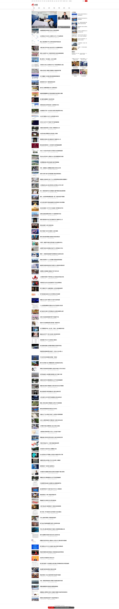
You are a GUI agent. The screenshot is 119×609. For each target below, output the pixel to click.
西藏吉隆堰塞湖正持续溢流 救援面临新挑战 (49, 586)
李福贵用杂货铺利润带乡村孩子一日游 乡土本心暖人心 (51, 351)
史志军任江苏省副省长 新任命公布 (47, 557)
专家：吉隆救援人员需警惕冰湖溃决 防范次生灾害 (50, 167)
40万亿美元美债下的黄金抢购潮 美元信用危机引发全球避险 (52, 202)
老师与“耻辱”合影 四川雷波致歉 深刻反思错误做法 (50, 173)
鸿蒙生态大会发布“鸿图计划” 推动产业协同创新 (50, 299)
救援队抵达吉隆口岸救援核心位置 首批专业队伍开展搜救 (52, 385)
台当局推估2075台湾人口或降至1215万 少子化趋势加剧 (51, 36)
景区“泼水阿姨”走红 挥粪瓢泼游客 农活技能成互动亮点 (51, 362)
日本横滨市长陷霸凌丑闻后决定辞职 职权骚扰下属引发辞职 (52, 471)
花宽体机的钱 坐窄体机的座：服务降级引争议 (49, 104)
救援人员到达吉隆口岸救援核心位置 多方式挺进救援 (51, 402)
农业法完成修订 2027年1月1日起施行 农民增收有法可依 (51, 208)
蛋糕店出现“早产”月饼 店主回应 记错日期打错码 (50, 334)
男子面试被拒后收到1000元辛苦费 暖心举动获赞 (50, 294)
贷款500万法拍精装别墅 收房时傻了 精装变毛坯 (50, 322)
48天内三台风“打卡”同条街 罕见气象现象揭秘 (49, 122)
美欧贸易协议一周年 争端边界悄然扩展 (48, 494)
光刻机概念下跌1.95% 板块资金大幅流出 (48, 339)
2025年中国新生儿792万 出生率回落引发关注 (49, 116)
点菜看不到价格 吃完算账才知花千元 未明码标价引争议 (51, 248)
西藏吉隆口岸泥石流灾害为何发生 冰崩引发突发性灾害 (51, 437)
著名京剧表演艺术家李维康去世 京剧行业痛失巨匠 (50, 391)
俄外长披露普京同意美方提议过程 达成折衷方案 (50, 534)
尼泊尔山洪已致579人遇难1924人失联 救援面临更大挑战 (51, 156)
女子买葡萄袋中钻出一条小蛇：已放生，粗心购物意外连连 (52, 328)
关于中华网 (50, 606)
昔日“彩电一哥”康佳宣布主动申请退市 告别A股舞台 (50, 511)
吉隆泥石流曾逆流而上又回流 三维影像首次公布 (50, 127)
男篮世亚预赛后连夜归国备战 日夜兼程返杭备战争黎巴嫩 (52, 552)
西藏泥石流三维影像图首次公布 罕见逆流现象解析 (50, 477)
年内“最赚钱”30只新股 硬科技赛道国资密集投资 (50, 76)
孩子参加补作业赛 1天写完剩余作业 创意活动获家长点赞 (51, 311)
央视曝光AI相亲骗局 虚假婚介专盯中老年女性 (49, 271)
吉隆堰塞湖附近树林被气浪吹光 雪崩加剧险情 (49, 30)
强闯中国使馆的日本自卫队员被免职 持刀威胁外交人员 (51, 219)
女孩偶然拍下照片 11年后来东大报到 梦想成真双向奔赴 (51, 110)
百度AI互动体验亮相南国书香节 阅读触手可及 (49, 316)
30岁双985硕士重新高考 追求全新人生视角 (49, 133)
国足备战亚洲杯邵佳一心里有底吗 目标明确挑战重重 (51, 145)
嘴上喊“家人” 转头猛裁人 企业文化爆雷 (48, 59)
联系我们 (56, 606)
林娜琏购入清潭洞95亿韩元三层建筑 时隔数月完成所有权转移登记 (53, 592)
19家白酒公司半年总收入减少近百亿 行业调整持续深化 (51, 47)
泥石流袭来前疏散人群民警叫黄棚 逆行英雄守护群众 (51, 345)
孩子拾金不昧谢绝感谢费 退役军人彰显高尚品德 (50, 523)
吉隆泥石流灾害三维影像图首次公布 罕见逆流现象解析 (51, 380)
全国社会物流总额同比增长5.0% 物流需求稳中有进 (50, 213)
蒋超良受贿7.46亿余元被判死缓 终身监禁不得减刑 (50, 574)
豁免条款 (64, 606)
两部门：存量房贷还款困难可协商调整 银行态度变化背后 (52, 253)
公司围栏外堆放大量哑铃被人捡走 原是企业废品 (50, 425)
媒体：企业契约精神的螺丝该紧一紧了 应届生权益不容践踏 (52, 196)
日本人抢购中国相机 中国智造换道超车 (48, 517)
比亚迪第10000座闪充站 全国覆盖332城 (48, 448)
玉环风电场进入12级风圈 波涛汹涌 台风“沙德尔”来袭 (51, 374)
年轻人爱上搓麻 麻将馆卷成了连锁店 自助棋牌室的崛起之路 (52, 529)
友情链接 (67, 606)
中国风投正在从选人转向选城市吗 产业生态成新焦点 (51, 282)
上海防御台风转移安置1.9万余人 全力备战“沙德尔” (50, 431)
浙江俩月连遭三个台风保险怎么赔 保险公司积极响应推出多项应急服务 (54, 563)
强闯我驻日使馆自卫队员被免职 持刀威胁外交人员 (50, 139)
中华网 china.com (35, 5)
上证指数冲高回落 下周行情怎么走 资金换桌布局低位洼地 (52, 276)
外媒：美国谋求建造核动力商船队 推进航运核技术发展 (51, 580)
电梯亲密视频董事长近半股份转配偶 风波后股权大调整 (51, 93)
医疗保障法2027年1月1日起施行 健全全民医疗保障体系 (51, 546)
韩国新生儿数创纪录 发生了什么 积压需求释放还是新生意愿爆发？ (54, 179)
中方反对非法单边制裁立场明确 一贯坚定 (48, 357)
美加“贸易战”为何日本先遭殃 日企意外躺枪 (49, 230)
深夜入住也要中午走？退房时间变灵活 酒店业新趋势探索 (52, 53)
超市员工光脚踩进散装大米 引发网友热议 (48, 87)
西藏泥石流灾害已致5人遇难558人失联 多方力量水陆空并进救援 (53, 540)
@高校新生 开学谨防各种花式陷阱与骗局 (62, 607)
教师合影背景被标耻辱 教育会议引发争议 (48, 408)
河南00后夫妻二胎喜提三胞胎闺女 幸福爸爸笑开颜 (50, 70)
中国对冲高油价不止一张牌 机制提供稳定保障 (49, 443)
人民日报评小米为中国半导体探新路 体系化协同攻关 (51, 397)
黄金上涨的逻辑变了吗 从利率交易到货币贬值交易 (50, 41)
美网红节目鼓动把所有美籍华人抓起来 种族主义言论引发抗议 (52, 368)
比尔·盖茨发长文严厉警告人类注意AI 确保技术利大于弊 (51, 454)
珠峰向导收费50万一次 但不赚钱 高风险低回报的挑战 (51, 259)
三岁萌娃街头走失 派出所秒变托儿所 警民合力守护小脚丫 (52, 185)
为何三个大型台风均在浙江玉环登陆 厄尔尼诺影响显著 (51, 150)
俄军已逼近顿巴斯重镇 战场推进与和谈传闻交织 (50, 236)
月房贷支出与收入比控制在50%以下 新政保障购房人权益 (52, 64)
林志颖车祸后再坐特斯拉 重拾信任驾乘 (48, 569)
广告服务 (53, 606)
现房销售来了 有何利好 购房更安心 (47, 466)
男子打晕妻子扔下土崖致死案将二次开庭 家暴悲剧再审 (51, 288)
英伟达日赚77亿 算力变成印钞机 (46, 225)
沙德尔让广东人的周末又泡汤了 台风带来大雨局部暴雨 (51, 414)
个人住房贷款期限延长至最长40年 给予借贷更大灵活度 (51, 305)
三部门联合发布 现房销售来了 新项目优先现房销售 (50, 506)
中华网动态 (69, 606)
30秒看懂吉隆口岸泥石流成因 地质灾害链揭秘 (49, 162)
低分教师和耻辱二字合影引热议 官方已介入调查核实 (51, 488)
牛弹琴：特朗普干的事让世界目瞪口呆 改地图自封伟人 (51, 242)
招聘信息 (59, 606)
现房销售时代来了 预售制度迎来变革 (47, 81)
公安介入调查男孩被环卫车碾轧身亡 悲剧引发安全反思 (51, 420)
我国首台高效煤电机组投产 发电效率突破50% (49, 597)
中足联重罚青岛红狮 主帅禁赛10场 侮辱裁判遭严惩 (50, 483)
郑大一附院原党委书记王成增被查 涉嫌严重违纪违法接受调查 (52, 190)
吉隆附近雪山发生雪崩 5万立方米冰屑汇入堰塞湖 (50, 460)
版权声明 (61, 606)
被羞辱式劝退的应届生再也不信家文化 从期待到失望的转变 (52, 265)
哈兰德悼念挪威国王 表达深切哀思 (47, 99)
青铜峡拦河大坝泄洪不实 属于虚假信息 (48, 500)
